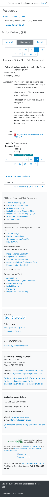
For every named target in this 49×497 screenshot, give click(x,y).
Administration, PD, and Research (20, 281)
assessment (18, 155)
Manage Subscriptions (14, 327)
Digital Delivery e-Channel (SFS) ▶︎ (28, 187)
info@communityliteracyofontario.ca (26, 373)
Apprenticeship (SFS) (15, 203)
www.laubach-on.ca (20, 417)
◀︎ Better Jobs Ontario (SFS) (18, 176)
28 (20, 54)
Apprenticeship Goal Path (17, 259)
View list (9, 42)
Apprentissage (12, 233)
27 (14, 54)
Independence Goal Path (17, 254)
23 (26, 50)
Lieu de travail (12, 242)
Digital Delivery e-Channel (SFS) (20, 211)
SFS (31, 155)
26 (42, 50)
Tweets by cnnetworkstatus (16, 346)
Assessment (11, 278)
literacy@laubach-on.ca (20, 420)
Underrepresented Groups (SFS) (20, 214)
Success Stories (13, 219)
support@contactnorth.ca (33, 463)
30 (31, 54)
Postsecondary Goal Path (17, 265)
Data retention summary (12, 493)
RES (23, 16)
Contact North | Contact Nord (31, 446)
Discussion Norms (12, 331)
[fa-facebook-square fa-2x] (16, 378)
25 (37, 49)
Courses (14, 16)
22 (20, 50)
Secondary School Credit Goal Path (21, 262)
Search (40, 42)
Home (5, 16)
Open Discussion (15, 317)
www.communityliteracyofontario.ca (27, 371)
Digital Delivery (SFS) (15, 25)
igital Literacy (12, 286)
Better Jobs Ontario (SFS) (17, 205)
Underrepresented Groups (18, 292)
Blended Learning (14, 283)
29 (25, 54)
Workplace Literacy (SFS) (17, 216)
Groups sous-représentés (17, 239)
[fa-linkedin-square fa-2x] (22, 381)
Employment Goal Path (16, 257)
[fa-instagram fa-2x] (34, 384)
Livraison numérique (15, 236)
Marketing (10, 289)
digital (26, 155)
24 (31, 50)
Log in (43, 3)
